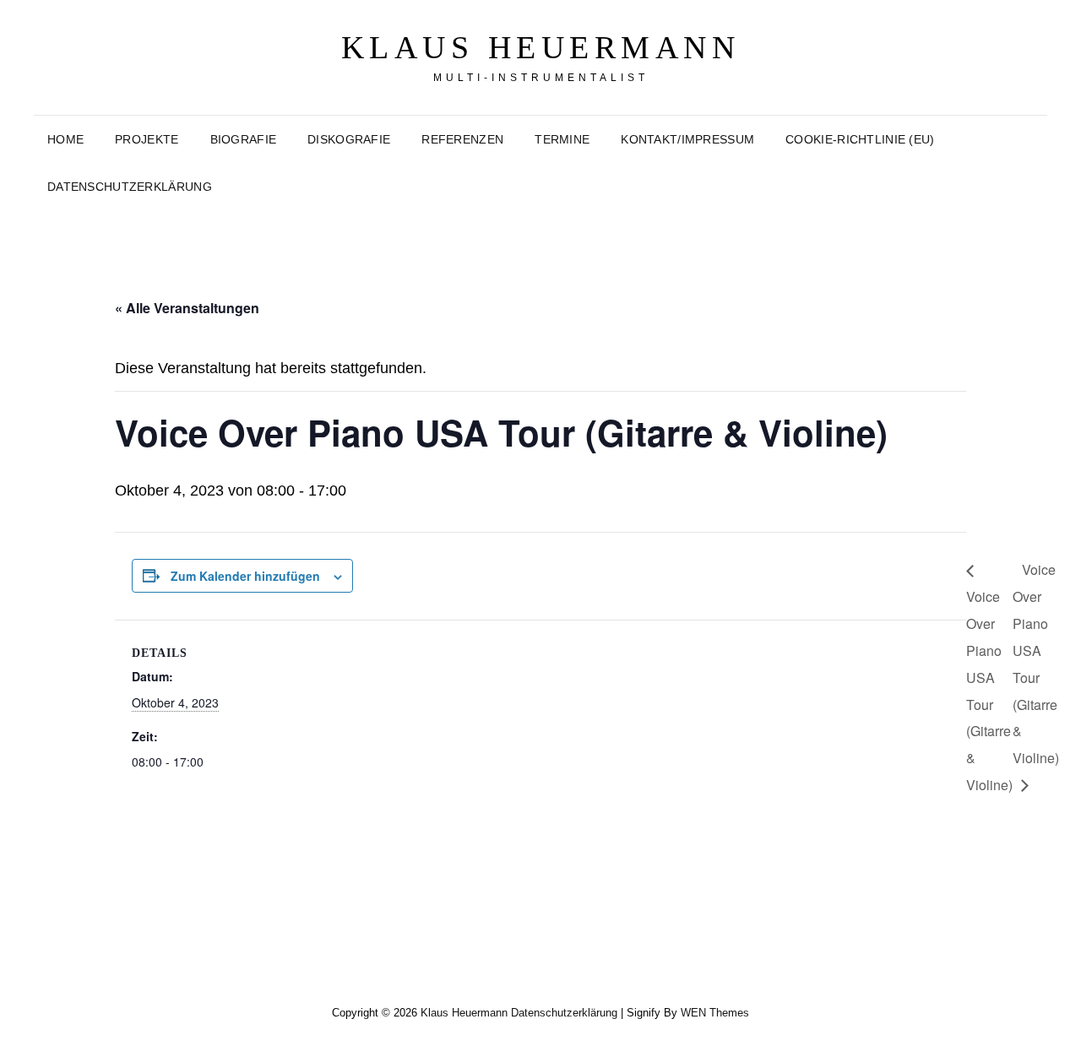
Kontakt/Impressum (687, 139)
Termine (562, 139)
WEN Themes (715, 1012)
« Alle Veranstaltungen (187, 307)
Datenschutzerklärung (129, 186)
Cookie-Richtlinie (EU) (859, 139)
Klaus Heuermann (541, 47)
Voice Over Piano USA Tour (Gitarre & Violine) (1036, 663)
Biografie (243, 139)
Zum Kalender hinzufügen (245, 575)
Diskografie (348, 139)
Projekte (146, 139)
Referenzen (462, 139)
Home (65, 139)
